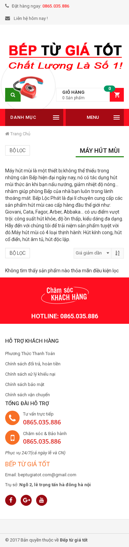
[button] (90, 95)
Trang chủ (19, 133)
